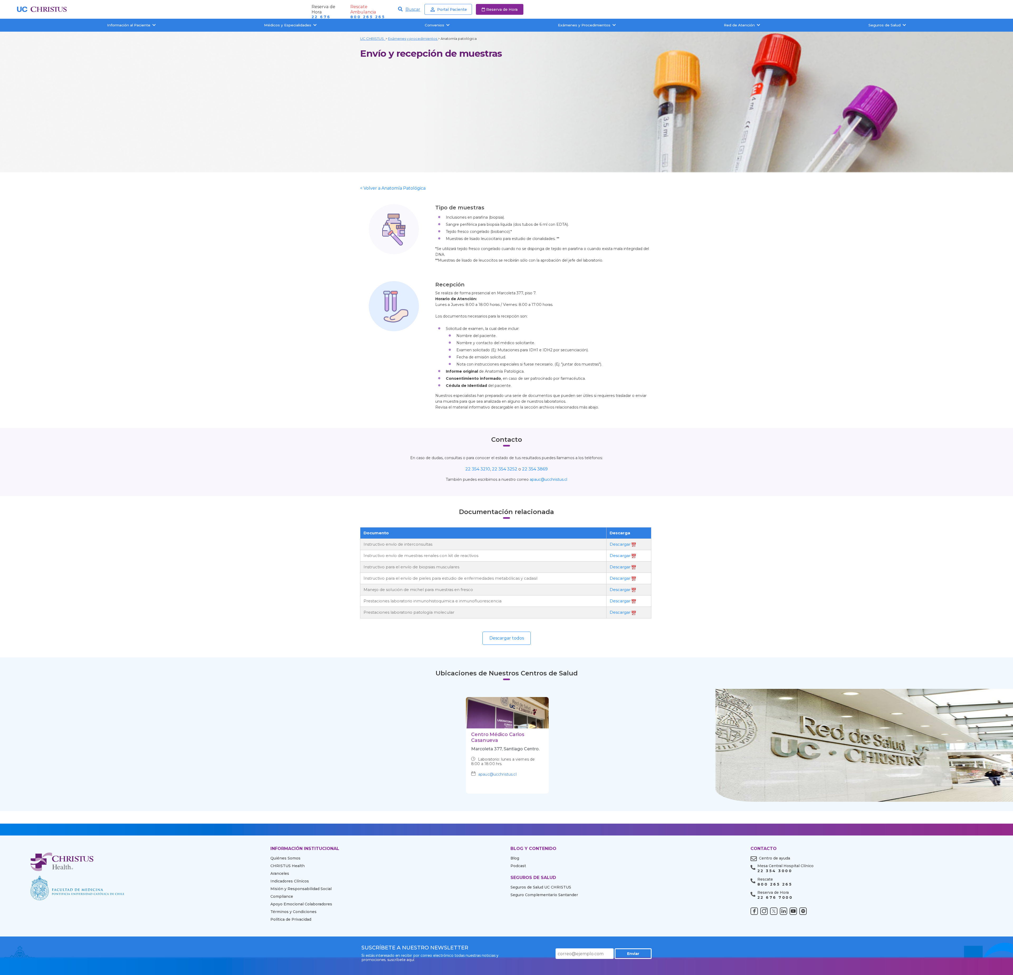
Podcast (518, 865)
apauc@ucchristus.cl (548, 479)
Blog (514, 858)
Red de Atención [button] (739, 25)
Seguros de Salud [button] (884, 25)
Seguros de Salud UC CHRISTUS (540, 887)
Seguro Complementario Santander (544, 894)
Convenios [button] (434, 25)
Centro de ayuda (774, 858)
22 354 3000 (774, 871)
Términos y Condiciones (293, 911)
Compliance (281, 896)
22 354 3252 (505, 469)
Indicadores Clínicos (289, 881)
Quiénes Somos (285, 858)
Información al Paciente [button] (128, 25)
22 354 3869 (535, 469)
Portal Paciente (452, 9)
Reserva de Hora (502, 9)
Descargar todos (506, 638)
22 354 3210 (477, 469)
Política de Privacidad (290, 919)
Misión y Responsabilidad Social (301, 888)
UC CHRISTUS (372, 38)
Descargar (621, 544)
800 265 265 (367, 17)
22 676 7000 (775, 897)
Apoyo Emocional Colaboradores (301, 904)
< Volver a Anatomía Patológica (393, 188)
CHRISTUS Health (287, 865)
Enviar (633, 953)
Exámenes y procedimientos (413, 38)
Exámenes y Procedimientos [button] (584, 25)
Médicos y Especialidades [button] (287, 25)
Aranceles (279, 873)
